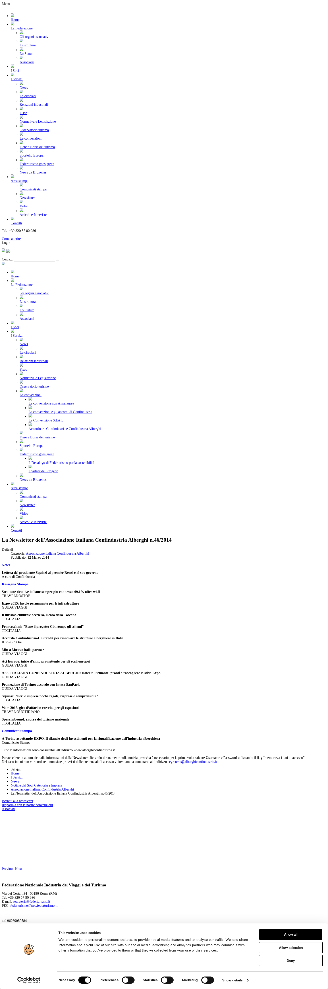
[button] (8, 869)
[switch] (128, 980)
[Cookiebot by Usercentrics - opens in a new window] (28, 980)
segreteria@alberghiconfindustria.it (192, 762)
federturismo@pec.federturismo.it (33, 905)
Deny (291, 960)
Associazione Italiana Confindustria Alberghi (57, 553)
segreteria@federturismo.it (31, 901)
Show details (232, 980)
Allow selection (291, 948)
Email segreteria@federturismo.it (25, 235)
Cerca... (7, 259)
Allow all (290, 934)
